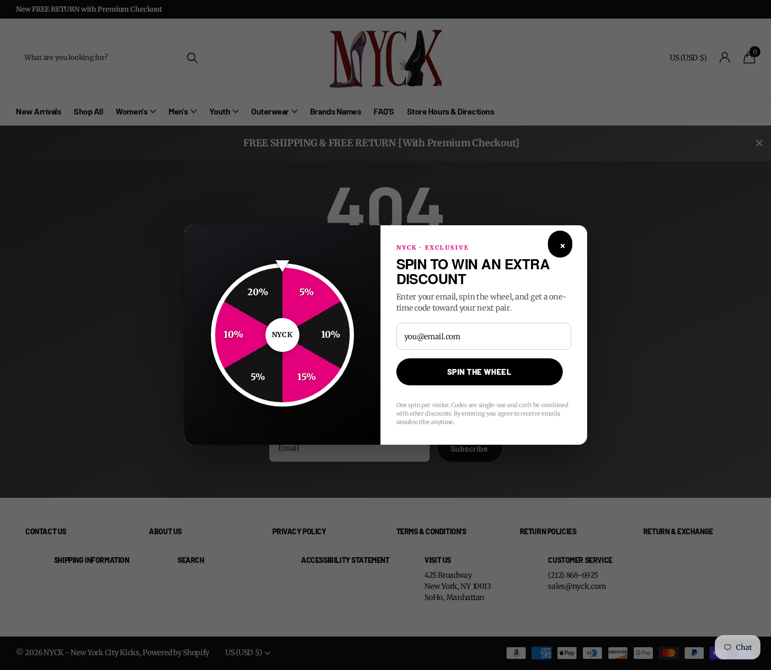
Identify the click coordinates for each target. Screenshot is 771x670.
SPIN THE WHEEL (479, 371)
